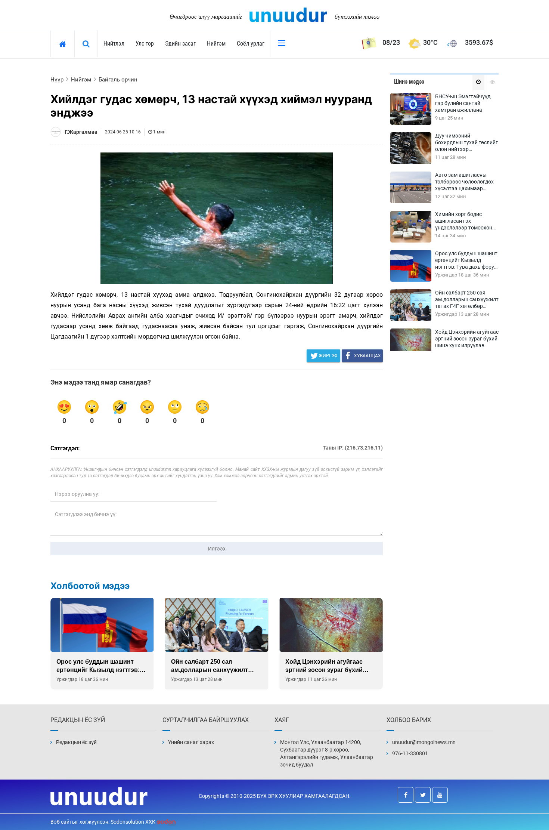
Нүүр (56, 79)
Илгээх (217, 549)
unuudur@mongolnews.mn (424, 742)
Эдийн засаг (180, 43)
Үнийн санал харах (191, 742)
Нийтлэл (113, 43)
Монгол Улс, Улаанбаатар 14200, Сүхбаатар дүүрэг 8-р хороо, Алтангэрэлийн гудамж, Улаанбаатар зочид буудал (326, 753)
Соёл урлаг (250, 43)
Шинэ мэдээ (409, 81)
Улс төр (145, 43)
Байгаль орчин (118, 79)
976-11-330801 (410, 753)
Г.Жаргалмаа (81, 132)
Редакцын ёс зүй (76, 742)
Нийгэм (216, 43)
